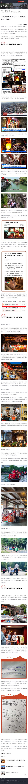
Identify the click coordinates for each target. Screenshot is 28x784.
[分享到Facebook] (26, 24)
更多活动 (3, 756)
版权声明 (2, 780)
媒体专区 (16, 780)
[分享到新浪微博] (21, 24)
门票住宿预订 (21, 1)
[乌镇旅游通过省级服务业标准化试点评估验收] (13, 762)
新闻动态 (7, 10)
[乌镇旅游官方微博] (1, 778)
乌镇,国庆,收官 (7, 753)
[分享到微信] (24, 24)
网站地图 (7, 780)
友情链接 (12, 780)
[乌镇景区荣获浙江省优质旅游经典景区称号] (12, 768)
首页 (2, 10)
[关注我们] (3, 778)
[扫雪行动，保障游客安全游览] (9, 775)
